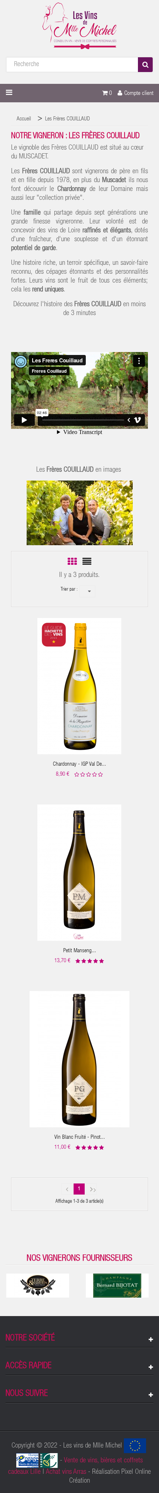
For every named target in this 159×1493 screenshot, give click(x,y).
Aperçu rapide (79, 680)
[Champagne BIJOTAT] (117, 1286)
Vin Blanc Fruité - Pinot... (79, 1137)
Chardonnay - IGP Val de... (79, 764)
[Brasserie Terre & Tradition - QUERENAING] (37, 1286)
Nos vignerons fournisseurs (79, 1258)
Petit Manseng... (79, 951)
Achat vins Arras (66, 1472)
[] (66, 1189)
